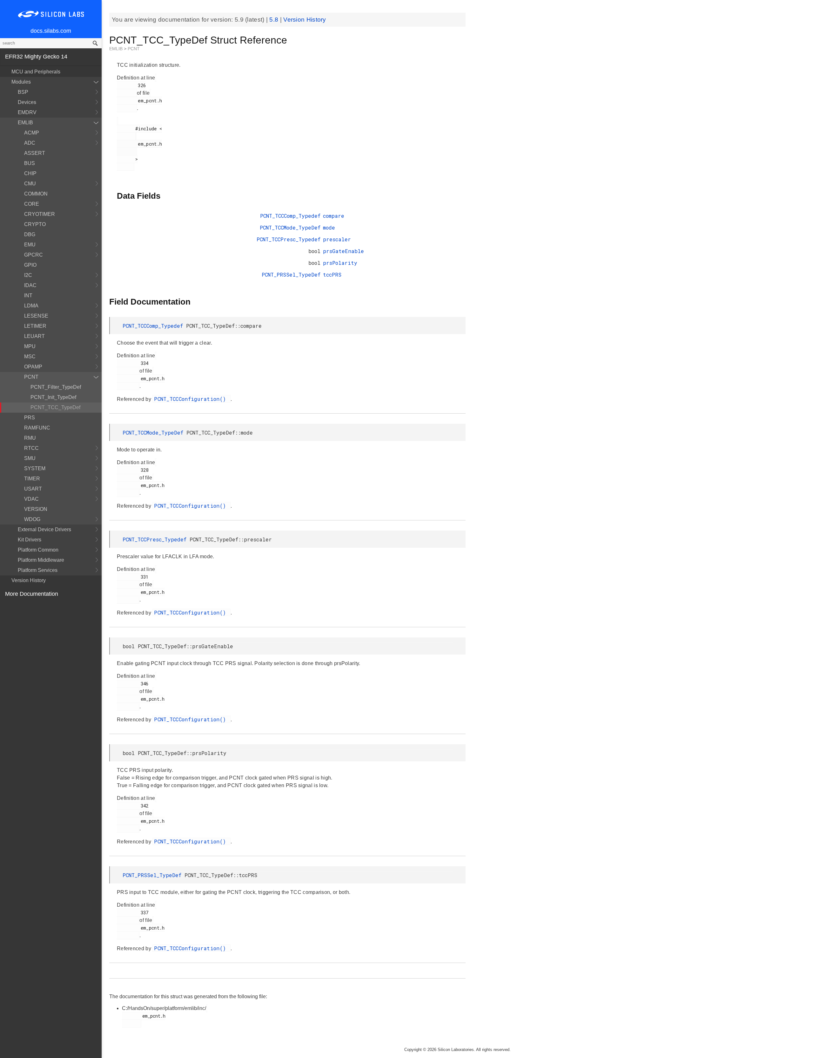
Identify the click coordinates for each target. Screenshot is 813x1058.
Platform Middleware (41, 560)
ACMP (31, 132)
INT (28, 295)
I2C (28, 275)
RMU (30, 438)
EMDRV (27, 112)
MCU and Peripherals (35, 71)
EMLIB (25, 122)
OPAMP (33, 366)
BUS (29, 163)
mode (329, 227)
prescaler (337, 239)
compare (333, 215)
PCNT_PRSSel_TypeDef (291, 274)
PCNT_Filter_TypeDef (55, 387)
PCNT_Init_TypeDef (53, 397)
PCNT (31, 377)
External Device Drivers (44, 529)
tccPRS (332, 274)
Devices (27, 102)
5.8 (274, 19)
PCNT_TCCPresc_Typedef (288, 239)
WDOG (32, 519)
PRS (29, 417)
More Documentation (31, 594)
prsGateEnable (343, 251)
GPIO (30, 265)
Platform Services (37, 570)
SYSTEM (34, 468)
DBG (29, 234)
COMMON (36, 193)
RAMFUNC (37, 427)
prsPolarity (340, 262)
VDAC (31, 499)
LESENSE (36, 316)
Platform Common (38, 550)
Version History (28, 580)
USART (33, 488)
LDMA (31, 305)
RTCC (31, 448)
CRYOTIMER (39, 214)
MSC (30, 356)
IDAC (30, 285)
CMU (30, 183)
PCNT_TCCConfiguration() (191, 398)
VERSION (35, 509)
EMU (30, 244)
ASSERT (34, 153)
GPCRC (33, 255)
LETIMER (35, 326)
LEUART (34, 336)
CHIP (30, 173)
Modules (21, 82)
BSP (23, 92)
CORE (31, 204)
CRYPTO (35, 224)
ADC (29, 143)
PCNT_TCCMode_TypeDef (290, 227)
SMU (30, 458)
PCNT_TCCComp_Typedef (290, 215)
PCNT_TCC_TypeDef (55, 407)
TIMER (32, 478)
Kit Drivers (29, 539)
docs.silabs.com (50, 31)
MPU (30, 346)
